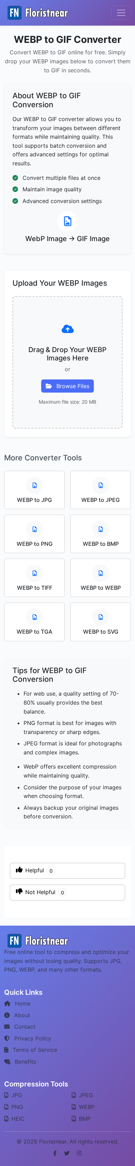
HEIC (17, 1118)
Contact (23, 1026)
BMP (84, 1118)
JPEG (85, 1095)
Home (21, 1003)
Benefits (24, 1061)
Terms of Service (34, 1049)
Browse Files (72, 386)
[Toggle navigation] (121, 13)
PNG (16, 1106)
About (21, 1015)
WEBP (85, 1106)
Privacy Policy (31, 1038)
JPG (16, 1095)
